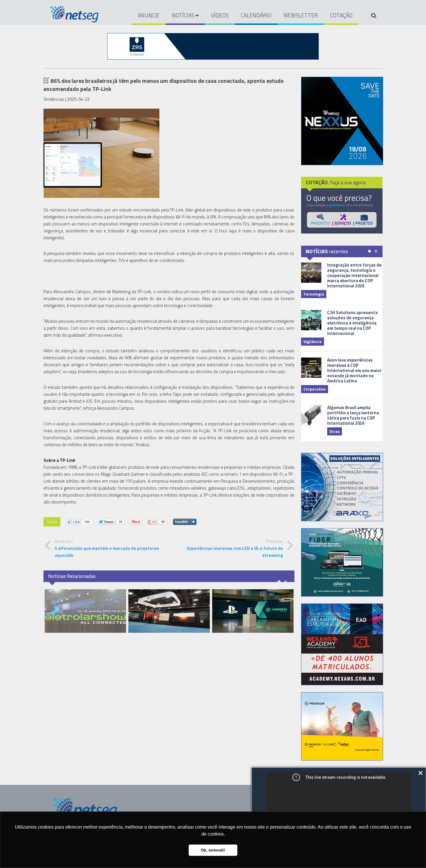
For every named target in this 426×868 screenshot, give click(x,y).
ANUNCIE (149, 15)
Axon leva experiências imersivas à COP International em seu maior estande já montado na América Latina (354, 370)
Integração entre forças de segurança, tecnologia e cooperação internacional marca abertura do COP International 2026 (354, 275)
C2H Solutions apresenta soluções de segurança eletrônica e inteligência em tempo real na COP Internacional (352, 323)
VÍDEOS (220, 15)
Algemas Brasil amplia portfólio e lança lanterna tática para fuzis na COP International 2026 (353, 415)
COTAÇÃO (341, 15)
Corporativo (314, 389)
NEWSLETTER (301, 15)
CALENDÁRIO (256, 15)
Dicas (334, 431)
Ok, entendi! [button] (213, 850)
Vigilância (312, 341)
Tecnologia (313, 294)
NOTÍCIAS (184, 15)
